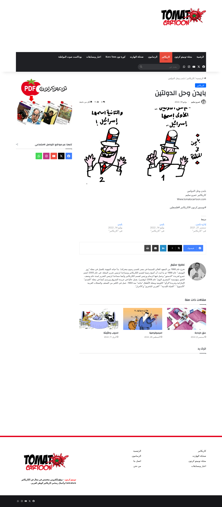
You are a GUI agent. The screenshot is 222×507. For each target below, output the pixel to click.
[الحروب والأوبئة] (98, 319)
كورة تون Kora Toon (115, 57)
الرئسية (200, 57)
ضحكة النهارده (137, 57)
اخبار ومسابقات (93, 57)
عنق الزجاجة (200, 333)
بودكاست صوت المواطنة (70, 57)
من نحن (137, 466)
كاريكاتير (166, 57)
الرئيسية (200, 78)
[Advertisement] (78, 26)
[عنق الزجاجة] (186, 319)
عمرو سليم (195, 102)
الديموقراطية (155, 333)
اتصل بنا (137, 461)
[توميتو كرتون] (183, 16)
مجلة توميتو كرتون (183, 57)
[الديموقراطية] (142, 319)
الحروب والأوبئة (111, 333)
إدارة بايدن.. (200, 224)
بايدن (162, 224)
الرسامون (152, 57)
